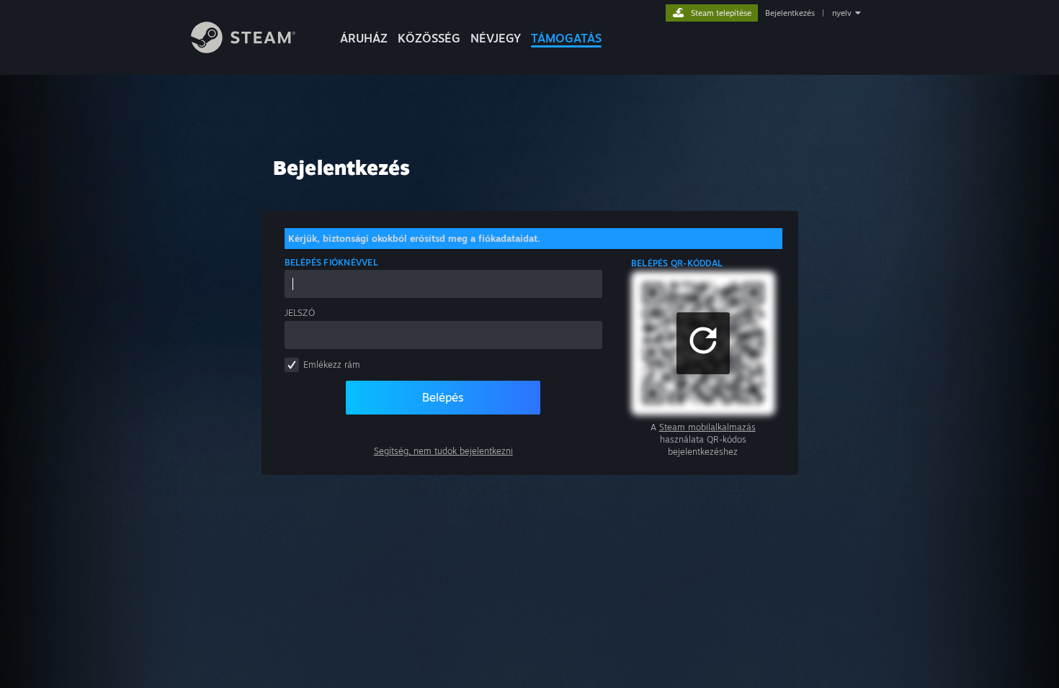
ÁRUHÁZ (364, 38)
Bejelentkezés (790, 13)
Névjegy (495, 38)
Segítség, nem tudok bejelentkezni (443, 450)
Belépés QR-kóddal (677, 263)
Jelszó (300, 312)
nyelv (842, 13)
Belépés (443, 397)
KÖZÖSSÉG (429, 38)
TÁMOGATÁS (566, 38)
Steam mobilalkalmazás (707, 427)
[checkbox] (292, 365)
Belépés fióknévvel (331, 262)
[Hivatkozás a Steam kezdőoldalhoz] (243, 49)
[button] (703, 343)
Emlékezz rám (331, 364)
